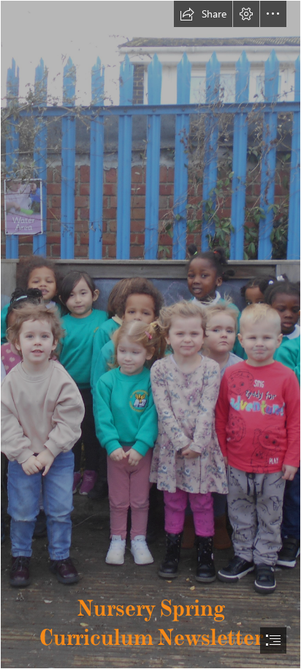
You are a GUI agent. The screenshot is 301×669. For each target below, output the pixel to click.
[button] (203, 14)
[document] (150, 334)
